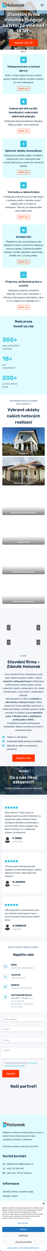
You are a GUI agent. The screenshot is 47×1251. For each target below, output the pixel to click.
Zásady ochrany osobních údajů (28, 1248)
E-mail (6, 1029)
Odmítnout (23, 1236)
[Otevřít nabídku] (42, 5)
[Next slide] (38, 627)
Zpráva (6, 1050)
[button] (43, 1203)
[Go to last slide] (8, 627)
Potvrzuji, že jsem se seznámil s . (21, 1064)
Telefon (6, 1040)
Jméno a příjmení (10, 1019)
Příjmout (23, 1229)
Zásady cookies (12, 1248)
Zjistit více (23, 89)
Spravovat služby (23, 1223)
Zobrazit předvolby (23, 1242)
